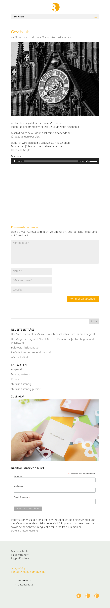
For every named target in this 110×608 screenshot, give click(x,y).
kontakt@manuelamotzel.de (28, 572)
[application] (55, 161)
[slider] (94, 160)
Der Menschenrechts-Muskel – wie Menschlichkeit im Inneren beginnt (53, 334)
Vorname (18, 476)
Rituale (15, 379)
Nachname (18, 486)
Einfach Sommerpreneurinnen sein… (33, 352)
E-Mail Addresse (22, 497)
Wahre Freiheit (20, 357)
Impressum (24, 580)
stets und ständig (21, 384)
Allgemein (17, 369)
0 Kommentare (65, 37)
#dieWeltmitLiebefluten (25, 347)
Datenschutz (25, 584)
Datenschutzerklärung (24, 530)
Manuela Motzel (22, 37)
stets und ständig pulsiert (26, 389)
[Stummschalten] (87, 161)
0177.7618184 (18, 568)
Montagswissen (49, 37)
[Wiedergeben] (14, 161)
